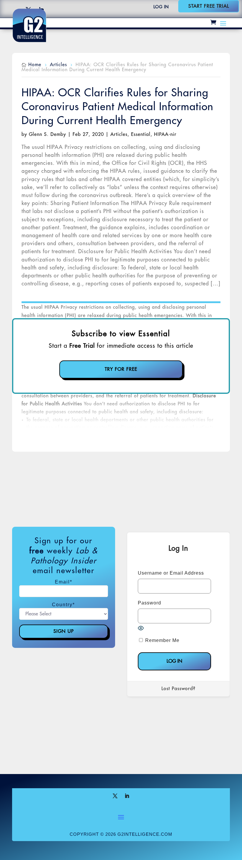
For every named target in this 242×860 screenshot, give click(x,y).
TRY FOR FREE (121, 369)
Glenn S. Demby (47, 134)
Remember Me (161, 640)
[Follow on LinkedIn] (127, 796)
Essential (141, 134)
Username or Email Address (171, 572)
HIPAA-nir (165, 134)
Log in (161, 7)
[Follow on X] (115, 796)
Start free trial (208, 6)
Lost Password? (178, 688)
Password (149, 602)
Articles (118, 134)
